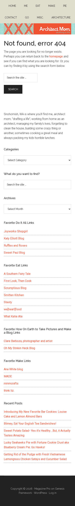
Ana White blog (13, 369)
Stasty (8, 302)
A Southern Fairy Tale (17, 274)
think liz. (9, 390)
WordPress (40, 492)
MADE (8, 376)
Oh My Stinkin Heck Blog (19, 348)
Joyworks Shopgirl (16, 231)
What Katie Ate (13, 316)
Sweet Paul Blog (14, 252)
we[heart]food (12, 309)
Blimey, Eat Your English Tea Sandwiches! (30, 423)
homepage (56, 56)
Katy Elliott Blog (14, 238)
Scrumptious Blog (15, 288)
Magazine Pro (42, 488)
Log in (52, 492)
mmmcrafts (11, 383)
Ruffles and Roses (15, 245)
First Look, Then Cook (17, 281)
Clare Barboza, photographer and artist (28, 341)
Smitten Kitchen (14, 295)
